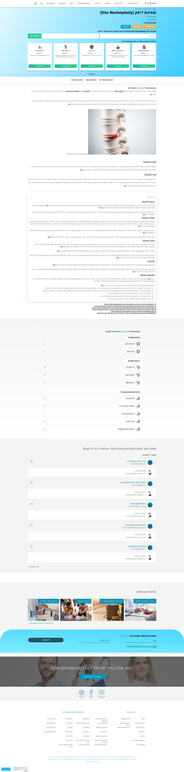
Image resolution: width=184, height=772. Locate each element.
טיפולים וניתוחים (147, 9)
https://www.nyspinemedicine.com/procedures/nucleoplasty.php (132, 311)
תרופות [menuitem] (107, 3)
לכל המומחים (92, 74)
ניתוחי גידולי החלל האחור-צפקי (82, 741)
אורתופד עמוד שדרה (72, 91)
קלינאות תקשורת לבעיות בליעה (66, 746)
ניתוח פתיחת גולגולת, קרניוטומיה (101, 720)
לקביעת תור (143, 66)
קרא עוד (126, 26)
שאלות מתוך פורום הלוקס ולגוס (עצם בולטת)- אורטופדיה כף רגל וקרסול (119, 448)
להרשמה (46, 640)
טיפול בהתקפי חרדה (84, 745)
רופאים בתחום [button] (91, 80)
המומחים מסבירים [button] (106, 80)
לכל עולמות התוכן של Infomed (41, 623)
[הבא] (26, 57)
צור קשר (142, 736)
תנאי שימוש (141, 732)
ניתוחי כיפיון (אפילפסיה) (100, 745)
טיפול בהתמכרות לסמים (83, 723)
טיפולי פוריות (69, 736)
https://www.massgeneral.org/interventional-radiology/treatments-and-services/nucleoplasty (123, 308)
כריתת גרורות (103, 732)
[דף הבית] (149, 3)
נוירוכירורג (86, 91)
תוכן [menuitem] (71, 3)
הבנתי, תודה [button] (6, 769)
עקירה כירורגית (51, 719)
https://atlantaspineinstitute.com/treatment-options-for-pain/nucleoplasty (129, 304)
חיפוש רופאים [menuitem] (133, 3)
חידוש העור (70, 723)
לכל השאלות (34, 566)
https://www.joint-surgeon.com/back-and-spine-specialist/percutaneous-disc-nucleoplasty (124, 306)
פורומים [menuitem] (62, 3)
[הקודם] (158, 57)
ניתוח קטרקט (86, 719)
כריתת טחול (86, 732)
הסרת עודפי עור (51, 727)
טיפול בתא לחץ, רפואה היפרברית (101, 741)
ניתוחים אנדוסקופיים (101, 727)
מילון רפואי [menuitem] (119, 3)
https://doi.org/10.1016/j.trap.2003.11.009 (140, 309)
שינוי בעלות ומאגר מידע (138, 740)
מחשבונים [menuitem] (51, 3)
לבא (26, 608)
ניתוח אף (70, 727)
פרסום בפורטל (141, 745)
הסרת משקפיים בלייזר (49, 732)
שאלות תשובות (126, 719)
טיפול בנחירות (69, 732)
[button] (42, 3)
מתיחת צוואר (69, 740)
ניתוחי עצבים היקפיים (101, 736)
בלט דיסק (137, 26)
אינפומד (154, 9)
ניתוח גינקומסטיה (50, 723)
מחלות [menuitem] (97, 3)
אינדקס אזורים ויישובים (123, 727)
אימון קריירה (86, 736)
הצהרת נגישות (141, 727)
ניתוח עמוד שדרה (102, 723)
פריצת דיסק (149, 26)
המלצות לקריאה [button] (77, 80)
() (143, 53)
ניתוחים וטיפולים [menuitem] (84, 3)
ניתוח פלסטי (69, 719)
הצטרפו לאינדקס (140, 723)
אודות (143, 719)
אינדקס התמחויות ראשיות (125, 724)
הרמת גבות (87, 727)
